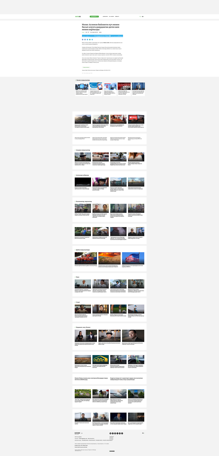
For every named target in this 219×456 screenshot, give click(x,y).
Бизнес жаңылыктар (83, 80)
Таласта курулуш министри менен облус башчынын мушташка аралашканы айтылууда (100, 126)
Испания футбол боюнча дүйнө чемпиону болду (86, 265)
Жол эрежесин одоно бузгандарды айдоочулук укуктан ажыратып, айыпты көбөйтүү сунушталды (100, 400)
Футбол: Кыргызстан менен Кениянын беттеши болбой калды (118, 315)
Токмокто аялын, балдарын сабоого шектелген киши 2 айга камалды (135, 215)
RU (143, 433)
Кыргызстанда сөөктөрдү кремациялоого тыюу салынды (82, 188)
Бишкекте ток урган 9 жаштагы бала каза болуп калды (82, 238)
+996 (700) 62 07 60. (107, 70)
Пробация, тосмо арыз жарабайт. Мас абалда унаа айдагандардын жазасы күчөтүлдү (135, 366)
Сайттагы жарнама (78, 436)
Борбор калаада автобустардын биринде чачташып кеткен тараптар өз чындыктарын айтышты (99, 215)
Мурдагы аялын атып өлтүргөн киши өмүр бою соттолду (135, 238)
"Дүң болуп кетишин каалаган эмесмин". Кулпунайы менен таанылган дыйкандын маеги (99, 290)
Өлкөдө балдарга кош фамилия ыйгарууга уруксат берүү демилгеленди (99, 188)
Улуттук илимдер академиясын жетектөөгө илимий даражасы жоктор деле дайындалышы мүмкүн (135, 401)
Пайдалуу (117, 16)
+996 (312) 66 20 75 (91, 438)
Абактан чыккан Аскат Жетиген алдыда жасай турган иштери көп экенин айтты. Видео (82, 163)
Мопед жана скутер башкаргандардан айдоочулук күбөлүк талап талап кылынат (117, 366)
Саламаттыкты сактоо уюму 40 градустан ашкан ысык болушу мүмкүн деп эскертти (108, 266)
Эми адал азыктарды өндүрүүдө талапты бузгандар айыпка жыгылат (99, 366)
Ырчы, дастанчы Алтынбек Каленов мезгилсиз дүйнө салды (109, 344)
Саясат (83, 32)
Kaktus (100, 32)
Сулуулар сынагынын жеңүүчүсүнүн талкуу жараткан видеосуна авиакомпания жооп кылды (85, 344)
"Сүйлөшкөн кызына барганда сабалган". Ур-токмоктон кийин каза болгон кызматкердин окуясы (118, 238)
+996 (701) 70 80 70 (106, 440)
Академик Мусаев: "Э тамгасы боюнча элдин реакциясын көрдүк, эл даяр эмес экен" (83, 290)
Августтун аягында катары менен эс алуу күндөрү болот (82, 138)
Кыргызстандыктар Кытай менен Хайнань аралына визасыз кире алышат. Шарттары (118, 138)
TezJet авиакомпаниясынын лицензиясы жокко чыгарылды (135, 188)
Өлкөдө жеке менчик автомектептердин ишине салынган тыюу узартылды (98, 163)
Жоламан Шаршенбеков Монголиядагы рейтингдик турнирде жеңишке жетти (81, 316)
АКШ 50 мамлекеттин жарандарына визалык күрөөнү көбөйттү (132, 266)
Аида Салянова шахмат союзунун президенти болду (100, 315)
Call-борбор (111, 16)
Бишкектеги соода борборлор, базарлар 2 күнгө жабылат (117, 125)
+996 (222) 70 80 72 (99, 440)
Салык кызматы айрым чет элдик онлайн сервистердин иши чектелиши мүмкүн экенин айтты (136, 126)
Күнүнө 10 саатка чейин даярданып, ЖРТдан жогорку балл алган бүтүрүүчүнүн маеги (136, 290)
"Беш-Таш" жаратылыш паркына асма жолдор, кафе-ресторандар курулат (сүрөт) (82, 400)
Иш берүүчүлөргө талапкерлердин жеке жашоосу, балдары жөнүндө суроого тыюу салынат (100, 424)
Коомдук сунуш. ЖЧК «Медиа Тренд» (81, 445)
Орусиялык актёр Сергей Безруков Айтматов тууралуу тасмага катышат (132, 344)
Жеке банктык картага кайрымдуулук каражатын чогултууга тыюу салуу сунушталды (116, 401)
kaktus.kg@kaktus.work (83, 438)
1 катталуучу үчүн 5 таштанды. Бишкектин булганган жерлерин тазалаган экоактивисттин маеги (118, 290)
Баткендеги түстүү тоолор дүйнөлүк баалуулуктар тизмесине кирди (83, 366)
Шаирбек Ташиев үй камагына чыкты (82, 423)
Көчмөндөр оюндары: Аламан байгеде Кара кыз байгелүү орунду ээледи (136, 316)
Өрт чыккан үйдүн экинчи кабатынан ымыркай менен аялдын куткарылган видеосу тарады (117, 215)
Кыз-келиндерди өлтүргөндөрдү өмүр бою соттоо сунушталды (135, 423)
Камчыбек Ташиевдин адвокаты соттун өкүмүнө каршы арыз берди (118, 423)
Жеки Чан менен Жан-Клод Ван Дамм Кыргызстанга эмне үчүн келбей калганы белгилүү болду (99, 138)
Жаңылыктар (93, 16)
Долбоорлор (105, 16)
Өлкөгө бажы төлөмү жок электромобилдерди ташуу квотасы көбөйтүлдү (91, 378)
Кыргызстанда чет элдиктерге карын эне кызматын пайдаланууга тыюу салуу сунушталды (126, 378)
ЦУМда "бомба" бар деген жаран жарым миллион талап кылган (82, 214)
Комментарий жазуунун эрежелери (81, 447)
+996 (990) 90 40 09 (85, 440)
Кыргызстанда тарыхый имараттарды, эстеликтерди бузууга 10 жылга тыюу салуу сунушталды (117, 189)
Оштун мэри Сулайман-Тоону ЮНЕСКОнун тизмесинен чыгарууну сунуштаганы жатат (82, 126)
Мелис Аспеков (86, 67)
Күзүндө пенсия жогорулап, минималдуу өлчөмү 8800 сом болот (135, 138)
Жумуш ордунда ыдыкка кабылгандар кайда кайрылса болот (135, 163)
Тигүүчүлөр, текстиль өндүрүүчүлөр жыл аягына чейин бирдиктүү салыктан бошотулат (118, 163)
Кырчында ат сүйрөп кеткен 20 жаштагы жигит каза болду (99, 238)
